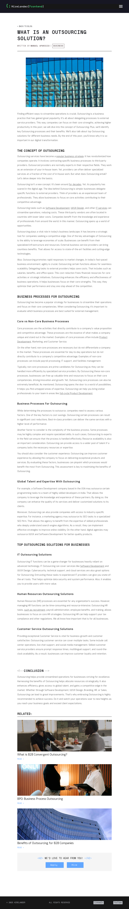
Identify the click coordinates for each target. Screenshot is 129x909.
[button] (121, 6)
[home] (26, 6)
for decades (75, 184)
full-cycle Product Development (76, 393)
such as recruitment (34, 609)
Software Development (58, 208)
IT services (101, 208)
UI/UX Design (77, 208)
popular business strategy (70, 156)
